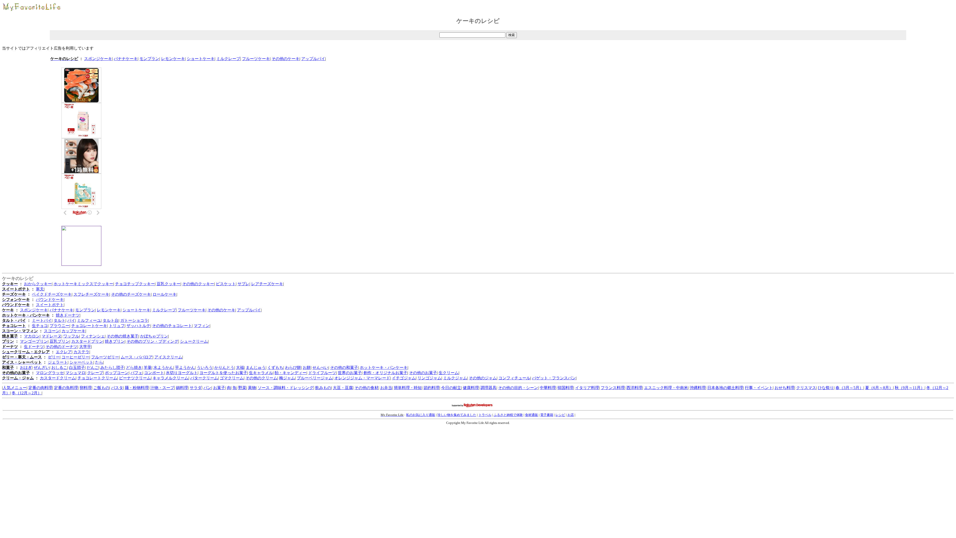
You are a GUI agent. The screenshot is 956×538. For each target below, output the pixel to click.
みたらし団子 (112, 367)
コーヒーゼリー (75, 357)
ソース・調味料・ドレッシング (285, 388)
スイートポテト (50, 305)
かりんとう (224, 367)
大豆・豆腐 (343, 388)
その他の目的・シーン (518, 388)
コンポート (154, 373)
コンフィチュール (514, 378)
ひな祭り (826, 388)
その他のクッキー (198, 284)
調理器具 (488, 388)
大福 (240, 367)
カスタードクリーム (58, 378)
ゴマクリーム (232, 378)
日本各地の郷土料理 (725, 388)
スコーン (52, 331)
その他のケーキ (285, 59)
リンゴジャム (429, 378)
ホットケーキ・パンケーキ (384, 367)
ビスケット (226, 284)
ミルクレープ (228, 59)
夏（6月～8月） (879, 388)
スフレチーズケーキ (91, 294)
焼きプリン (115, 341)
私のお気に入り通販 (420, 415)
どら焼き (134, 367)
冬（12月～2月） (27, 393)
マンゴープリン (34, 341)
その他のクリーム (261, 378)
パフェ (136, 373)
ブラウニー (59, 326)
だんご (93, 367)
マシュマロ (75, 373)
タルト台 (111, 320)
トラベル (484, 415)
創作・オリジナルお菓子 (385, 373)
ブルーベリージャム (315, 378)
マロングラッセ (50, 373)
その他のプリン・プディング (152, 341)
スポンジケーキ (98, 59)
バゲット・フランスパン (554, 378)
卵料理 (86, 388)
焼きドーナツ (68, 315)
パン (207, 388)
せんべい (320, 367)
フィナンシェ (93, 336)
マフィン (202, 326)
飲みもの (323, 388)
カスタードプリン (87, 341)
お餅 (307, 367)
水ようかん (163, 367)
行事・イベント (759, 388)
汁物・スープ (162, 388)
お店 (570, 415)
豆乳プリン (59, 341)
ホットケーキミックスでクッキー (83, 284)
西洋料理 (634, 388)
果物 (252, 388)
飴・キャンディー (290, 373)
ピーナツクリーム (135, 378)
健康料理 (471, 388)
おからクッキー (38, 284)
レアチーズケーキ (267, 284)
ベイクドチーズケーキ (52, 294)
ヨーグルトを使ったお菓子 (223, 373)
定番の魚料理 (66, 388)
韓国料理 (565, 388)
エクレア (64, 352)
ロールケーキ (165, 294)
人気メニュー (15, 388)
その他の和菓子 (344, 367)
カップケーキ (73, 331)
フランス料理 (613, 388)
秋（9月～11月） (910, 388)
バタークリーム (204, 378)
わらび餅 (293, 367)
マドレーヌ (51, 336)
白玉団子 (77, 367)
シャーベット (81, 362)
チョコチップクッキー (135, 284)
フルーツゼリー (105, 357)
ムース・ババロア (137, 357)
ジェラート (58, 362)
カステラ (81, 352)
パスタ (117, 388)
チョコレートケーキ (89, 326)
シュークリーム (194, 341)
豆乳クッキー (168, 284)
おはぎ (26, 367)
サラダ (196, 388)
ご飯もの (101, 388)
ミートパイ (42, 320)
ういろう (205, 367)
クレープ (95, 373)
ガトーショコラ (134, 320)
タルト (59, 320)
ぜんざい (42, 367)
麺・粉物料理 (137, 388)
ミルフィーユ (89, 320)
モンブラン (149, 59)
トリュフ (117, 326)
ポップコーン (117, 373)
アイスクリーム (168, 357)
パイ (71, 320)
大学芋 (85, 346)
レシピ (560, 415)
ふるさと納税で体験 (508, 415)
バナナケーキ (126, 59)
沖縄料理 (698, 388)
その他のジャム (483, 378)
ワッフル (71, 336)
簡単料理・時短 (408, 388)
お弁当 (386, 388)
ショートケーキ (201, 59)
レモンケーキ (173, 59)
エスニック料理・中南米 (666, 388)
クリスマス (806, 388)
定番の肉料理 (40, 388)
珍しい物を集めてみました (456, 415)
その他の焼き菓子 (122, 336)
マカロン (32, 336)
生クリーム (449, 373)
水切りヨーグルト (182, 373)
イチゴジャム (404, 378)
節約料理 (431, 388)
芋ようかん (185, 367)
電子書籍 (546, 415)
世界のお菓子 (350, 373)
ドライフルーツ (322, 373)
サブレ (243, 284)
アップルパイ (313, 59)
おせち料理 (784, 388)
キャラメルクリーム (170, 378)
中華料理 (548, 388)
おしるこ (59, 367)
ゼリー (54, 357)
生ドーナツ (34, 346)
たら (99, 362)
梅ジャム (287, 378)
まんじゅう (256, 367)
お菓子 (219, 388)
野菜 (242, 388)
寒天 (40, 289)
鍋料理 (182, 388)
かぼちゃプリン (154, 336)
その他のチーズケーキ (131, 294)
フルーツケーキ (256, 59)
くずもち (275, 367)
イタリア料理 (587, 388)
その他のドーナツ (61, 346)
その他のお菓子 (423, 373)
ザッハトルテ (138, 326)
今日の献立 (451, 388)
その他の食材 (366, 388)
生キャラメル (261, 373)
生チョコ (40, 326)
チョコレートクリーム (97, 378)
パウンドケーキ (50, 299)
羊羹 (148, 367)
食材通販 (531, 415)
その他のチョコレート (172, 326)
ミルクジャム (455, 378)
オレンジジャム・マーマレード (362, 378)
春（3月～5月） (849, 388)
